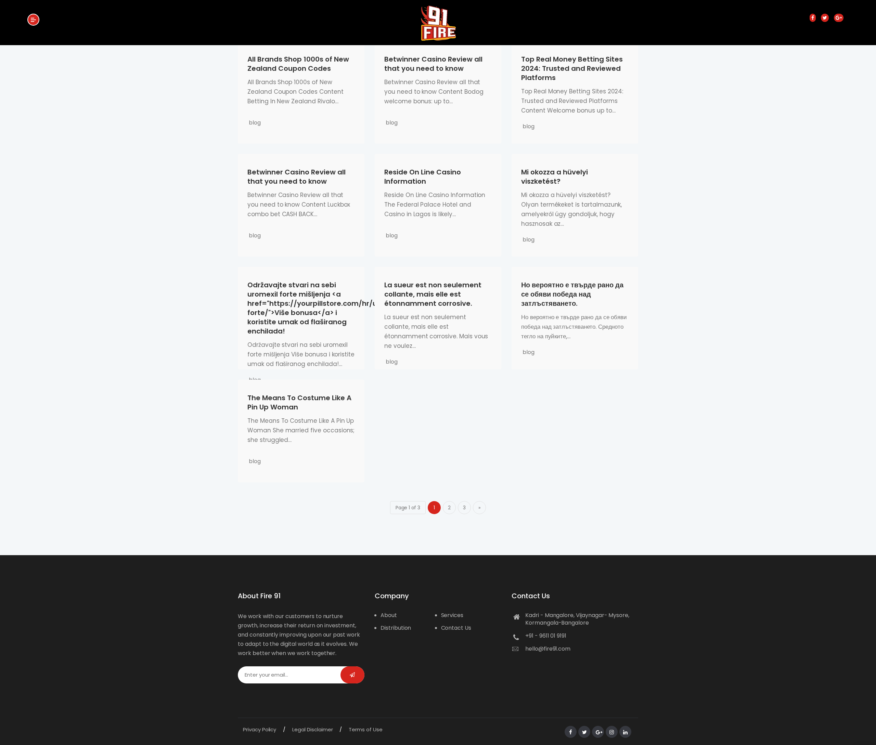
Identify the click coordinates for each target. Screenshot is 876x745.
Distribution (396, 628)
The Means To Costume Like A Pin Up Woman (299, 402)
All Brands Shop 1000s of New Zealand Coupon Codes (298, 63)
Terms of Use (365, 729)
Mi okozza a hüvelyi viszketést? (554, 176)
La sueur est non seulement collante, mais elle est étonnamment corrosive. (432, 294)
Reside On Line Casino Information (422, 176)
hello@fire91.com (547, 649)
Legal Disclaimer (312, 729)
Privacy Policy (259, 729)
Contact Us (456, 628)
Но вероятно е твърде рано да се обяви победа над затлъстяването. (572, 294)
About (389, 615)
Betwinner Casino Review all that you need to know (433, 63)
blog (255, 123)
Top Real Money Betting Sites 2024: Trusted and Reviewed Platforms (572, 68)
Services (452, 615)
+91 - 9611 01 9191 (545, 636)
